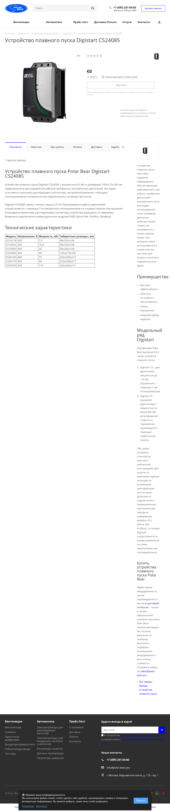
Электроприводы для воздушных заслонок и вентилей (50, 741)
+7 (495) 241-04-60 (124, 7)
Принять (140, 800)
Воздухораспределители (20, 744)
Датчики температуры (50, 753)
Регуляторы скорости (50, 748)
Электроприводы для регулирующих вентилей (50, 730)
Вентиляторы (13, 727)
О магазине (76, 727)
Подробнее (28, 806)
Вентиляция (13, 721)
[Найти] (93, 8)
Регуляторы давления (50, 758)
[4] (97, 55)
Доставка (74, 732)
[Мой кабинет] (159, 22)
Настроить (41, 806)
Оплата (73, 736)
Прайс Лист (77, 721)
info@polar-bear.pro (118, 767)
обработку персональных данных (140, 735)
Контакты (75, 741)
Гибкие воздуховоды (18, 749)
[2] (91, 55)
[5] (101, 55)
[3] (94, 55)
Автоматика (45, 721)
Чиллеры (10, 753)
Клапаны (10, 732)
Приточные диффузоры (12, 738)
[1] (88, 55)
